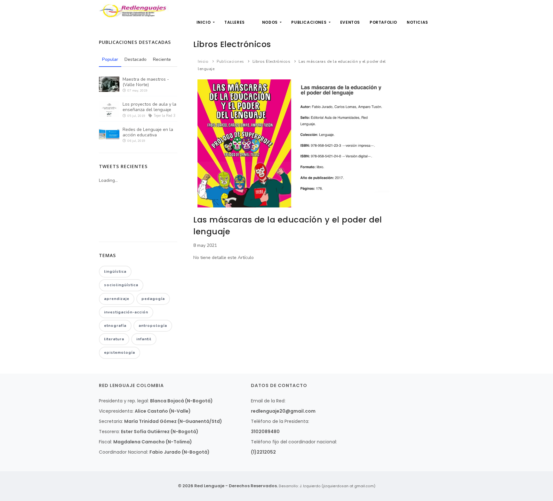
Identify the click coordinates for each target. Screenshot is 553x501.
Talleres (234, 22)
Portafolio (383, 22)
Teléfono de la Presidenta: (280, 421)
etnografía (115, 325)
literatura (114, 339)
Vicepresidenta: (116, 411)
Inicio (204, 22)
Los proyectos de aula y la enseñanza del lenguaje (149, 106)
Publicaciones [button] (309, 22)
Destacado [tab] (135, 59)
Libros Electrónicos (271, 61)
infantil (143, 339)
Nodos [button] (270, 22)
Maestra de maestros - (146, 82)
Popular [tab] (110, 59)
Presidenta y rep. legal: (124, 401)
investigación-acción (126, 312)
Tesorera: (109, 431)
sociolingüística (121, 284)
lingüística (115, 271)
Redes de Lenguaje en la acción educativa (148, 132)
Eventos (350, 22)
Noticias (417, 22)
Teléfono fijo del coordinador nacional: (294, 442)
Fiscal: (105, 442)
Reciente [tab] (162, 59)
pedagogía (153, 298)
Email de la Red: (268, 401)
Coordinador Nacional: (123, 452)
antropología (153, 325)
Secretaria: (111, 421)
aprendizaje (116, 298)
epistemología (119, 352)
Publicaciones (230, 61)
